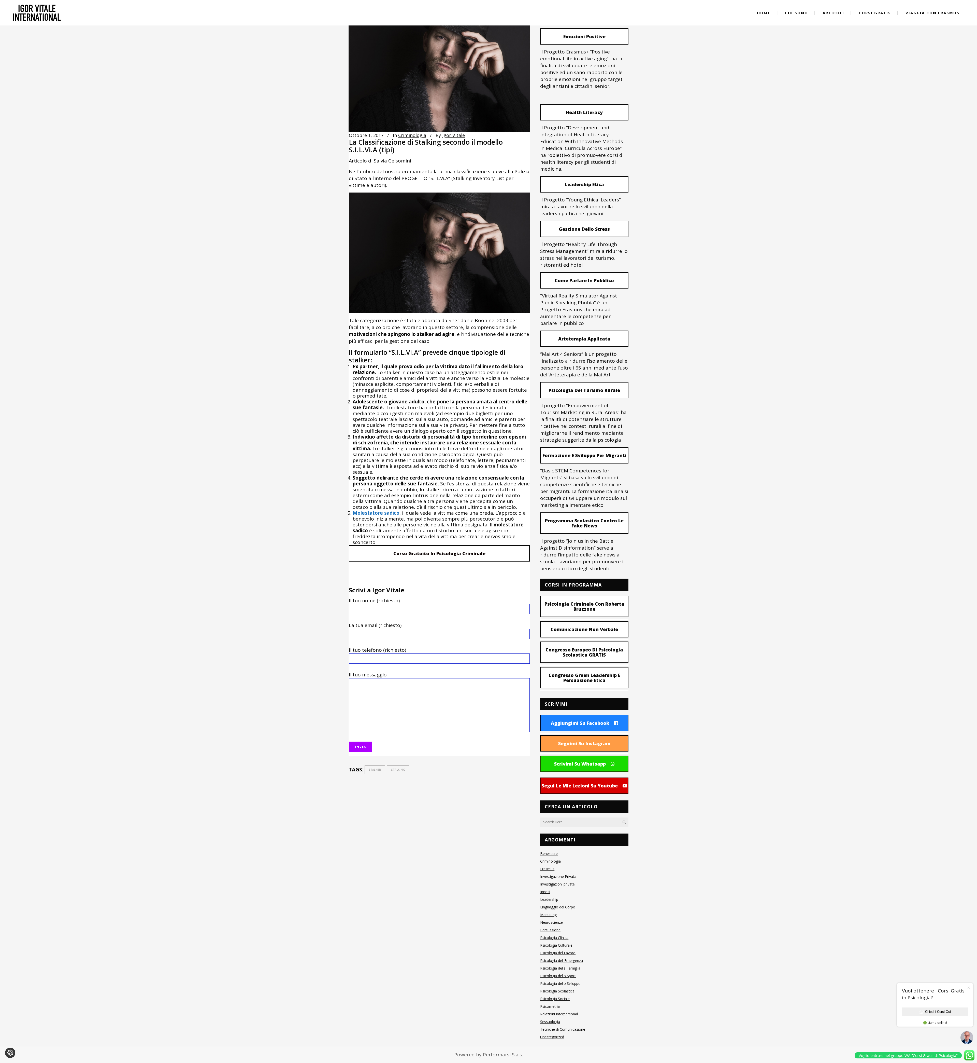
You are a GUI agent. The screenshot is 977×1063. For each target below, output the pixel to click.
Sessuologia (550, 1021)
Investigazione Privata (558, 876)
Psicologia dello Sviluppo (560, 983)
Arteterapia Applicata (584, 339)
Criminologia (412, 135)
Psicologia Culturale (556, 945)
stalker (375, 769)
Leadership (549, 899)
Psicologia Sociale (555, 998)
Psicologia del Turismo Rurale (584, 390)
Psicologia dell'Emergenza (561, 960)
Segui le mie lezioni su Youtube (580, 786)
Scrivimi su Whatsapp (580, 764)
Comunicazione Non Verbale (584, 629)
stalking (398, 769)
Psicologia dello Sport (558, 975)
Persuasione (550, 930)
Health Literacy (584, 112)
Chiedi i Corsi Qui (938, 1012)
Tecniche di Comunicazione (562, 1029)
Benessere (549, 853)
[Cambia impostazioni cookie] (10, 1053)
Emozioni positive (584, 36)
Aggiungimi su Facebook (580, 723)
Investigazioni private (557, 884)
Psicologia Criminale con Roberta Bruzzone (584, 606)
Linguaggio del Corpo (557, 907)
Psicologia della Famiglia (560, 968)
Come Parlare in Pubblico (584, 280)
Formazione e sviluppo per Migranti (584, 455)
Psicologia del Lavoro (558, 952)
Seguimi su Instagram (584, 743)
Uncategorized (552, 1036)
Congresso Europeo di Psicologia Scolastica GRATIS (584, 652)
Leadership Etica (584, 184)
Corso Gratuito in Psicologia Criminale (439, 553)
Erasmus (547, 868)
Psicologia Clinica (554, 937)
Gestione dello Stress (584, 229)
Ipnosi (545, 891)
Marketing (548, 914)
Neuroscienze (551, 922)
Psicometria (550, 1006)
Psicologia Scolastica (557, 991)
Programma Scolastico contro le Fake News (584, 523)
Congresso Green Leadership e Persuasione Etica (584, 677)
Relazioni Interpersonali (559, 1014)
